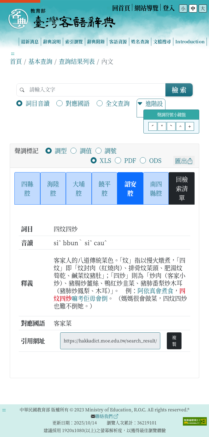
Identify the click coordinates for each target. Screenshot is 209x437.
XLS (105, 160)
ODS (155, 160)
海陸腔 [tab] (53, 188)
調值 (86, 150)
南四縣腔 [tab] (156, 188)
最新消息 (30, 41)
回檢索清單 (182, 188)
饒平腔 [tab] (104, 188)
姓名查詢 (140, 41)
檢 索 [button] (179, 89)
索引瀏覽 (74, 41)
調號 (110, 150)
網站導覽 (146, 8)
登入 (169, 8)
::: (108, 7)
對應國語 (78, 103)
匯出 (181, 160)
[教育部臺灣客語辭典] (61, 17)
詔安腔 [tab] (130, 188)
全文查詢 (118, 103)
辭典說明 (52, 41)
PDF (130, 160)
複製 (174, 340)
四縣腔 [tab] (27, 188)
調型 (61, 150)
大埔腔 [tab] (79, 188)
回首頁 (121, 8)
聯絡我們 (104, 416)
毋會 (96, 298)
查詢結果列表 (77, 61)
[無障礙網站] (195, 421)
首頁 (16, 61)
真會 (155, 290)
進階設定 (153, 108)
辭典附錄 (96, 41)
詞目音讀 (38, 103)
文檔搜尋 (162, 41)
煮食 (167, 290)
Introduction (190, 41)
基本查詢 (40, 61)
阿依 (143, 290)
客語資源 (118, 41)
